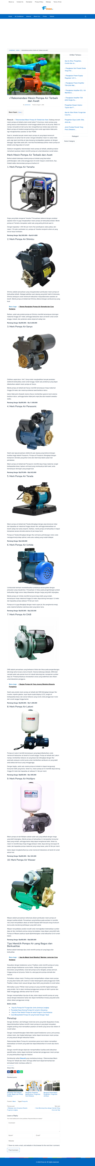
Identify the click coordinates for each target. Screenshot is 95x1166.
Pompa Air (25, 1101)
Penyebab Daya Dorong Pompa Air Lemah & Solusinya (29, 1010)
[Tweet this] (11, 1071)
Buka (20, 112)
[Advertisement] (47, 34)
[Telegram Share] (18, 1071)
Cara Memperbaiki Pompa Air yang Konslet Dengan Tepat (30, 1015)
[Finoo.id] (47, 8)
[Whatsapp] (21, 1071)
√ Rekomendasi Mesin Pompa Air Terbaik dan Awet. (31, 120)
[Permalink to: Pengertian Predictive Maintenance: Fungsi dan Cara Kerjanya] (33, 1085)
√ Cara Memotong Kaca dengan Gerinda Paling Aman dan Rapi (47, 1108)
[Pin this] (15, 1071)
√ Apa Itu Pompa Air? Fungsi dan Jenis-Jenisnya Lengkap (30, 1008)
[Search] (85, 16)
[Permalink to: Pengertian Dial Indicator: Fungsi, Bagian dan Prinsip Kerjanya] (15, 1085)
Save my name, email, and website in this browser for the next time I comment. (34, 1145)
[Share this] (8, 1071)
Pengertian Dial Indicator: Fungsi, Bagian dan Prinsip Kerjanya (15, 1094)
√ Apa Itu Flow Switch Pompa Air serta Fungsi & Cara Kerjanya (31, 1012)
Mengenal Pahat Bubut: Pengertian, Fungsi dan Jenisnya (50, 1094)
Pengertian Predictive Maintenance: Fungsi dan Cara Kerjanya (32, 1094)
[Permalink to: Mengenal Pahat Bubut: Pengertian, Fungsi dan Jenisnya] (52, 1085)
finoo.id (23, 1058)
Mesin (14, 1101)
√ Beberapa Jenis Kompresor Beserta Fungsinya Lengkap (17, 1108)
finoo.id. (44, 1162)
